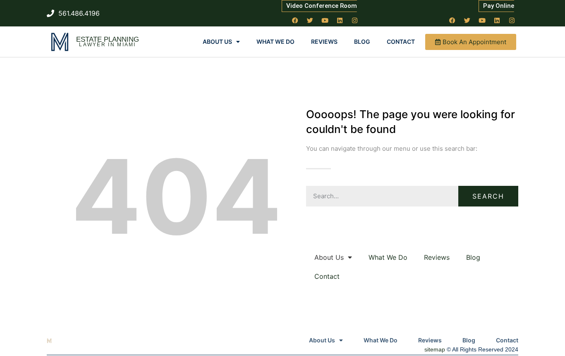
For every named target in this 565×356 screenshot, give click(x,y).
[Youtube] (325, 20)
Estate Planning (107, 39)
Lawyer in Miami (107, 44)
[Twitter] (310, 20)
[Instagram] (355, 20)
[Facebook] (295, 20)
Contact (401, 41)
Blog (362, 41)
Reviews (324, 41)
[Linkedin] (340, 20)
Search (488, 196)
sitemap (434, 349)
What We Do (275, 41)
